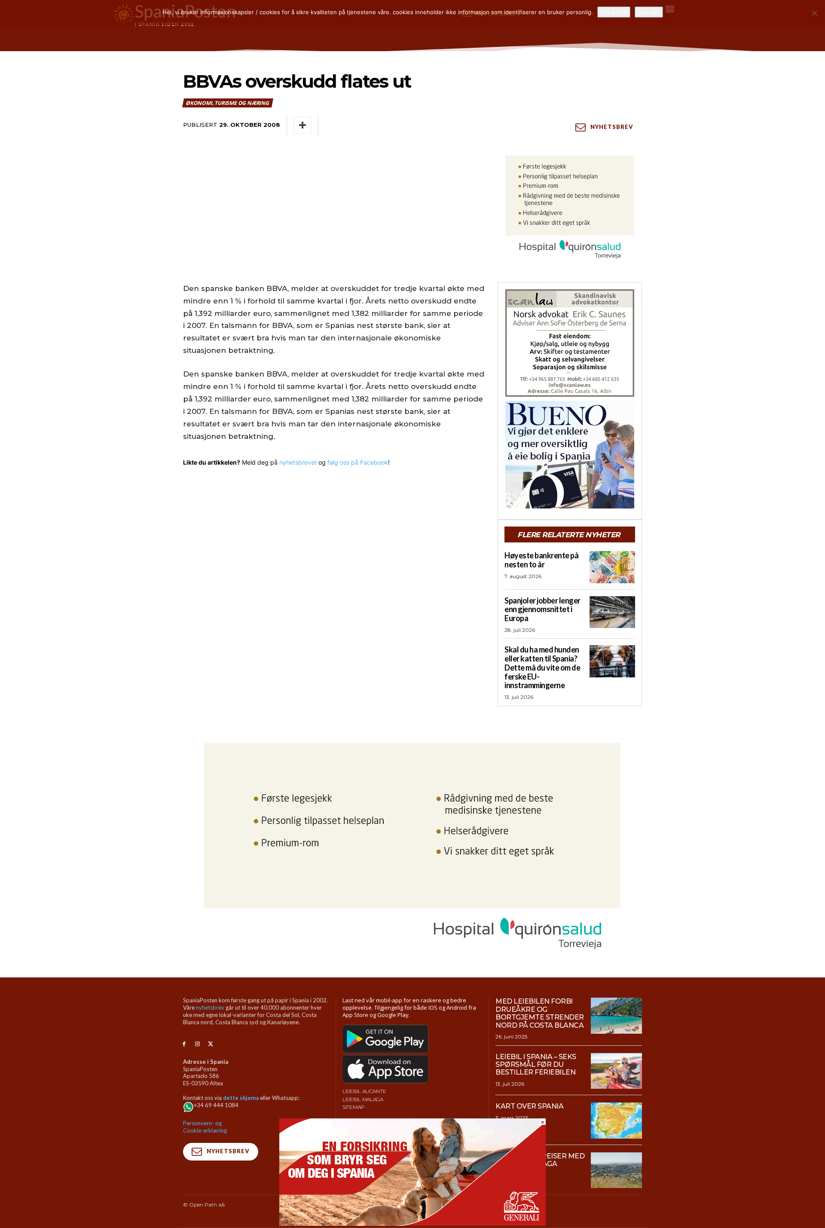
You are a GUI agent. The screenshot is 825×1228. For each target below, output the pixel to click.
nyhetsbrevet (298, 462)
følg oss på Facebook (357, 462)
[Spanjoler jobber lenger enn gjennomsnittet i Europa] (612, 612)
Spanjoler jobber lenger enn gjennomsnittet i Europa (542, 609)
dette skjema (241, 1097)
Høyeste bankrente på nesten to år (541, 560)
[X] (210, 1044)
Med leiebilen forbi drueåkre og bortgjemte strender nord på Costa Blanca (539, 1013)
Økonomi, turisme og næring (227, 103)
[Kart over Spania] (616, 1120)
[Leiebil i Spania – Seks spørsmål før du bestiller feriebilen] (616, 1071)
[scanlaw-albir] (569, 343)
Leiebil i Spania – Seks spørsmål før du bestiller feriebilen (535, 1065)
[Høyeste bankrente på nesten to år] (612, 567)
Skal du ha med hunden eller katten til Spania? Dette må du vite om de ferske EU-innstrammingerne (542, 667)
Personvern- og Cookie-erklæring (205, 1127)
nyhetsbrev (210, 1007)
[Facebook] (184, 1044)
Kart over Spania (529, 1106)
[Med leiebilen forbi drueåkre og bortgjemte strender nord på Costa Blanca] (616, 1016)
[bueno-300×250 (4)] (569, 454)
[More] (302, 125)
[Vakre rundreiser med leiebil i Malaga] (616, 1170)
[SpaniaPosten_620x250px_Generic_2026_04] (412, 1223)
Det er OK (614, 12)
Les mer (649, 12)
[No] (814, 13)
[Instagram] (197, 1044)
